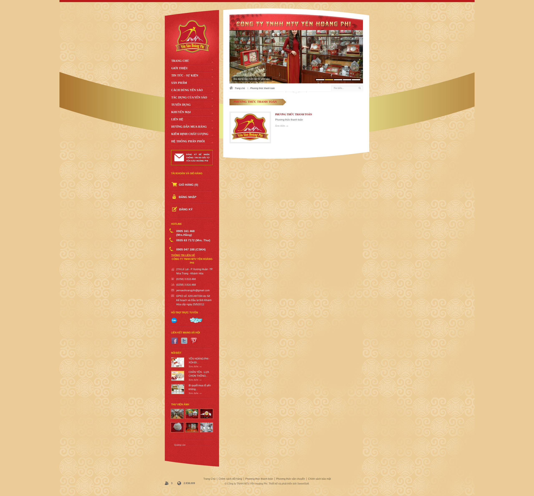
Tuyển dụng (181, 104)
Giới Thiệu (179, 68)
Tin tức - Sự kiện (184, 75)
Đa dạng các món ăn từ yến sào (252, 79)
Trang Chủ (180, 60)
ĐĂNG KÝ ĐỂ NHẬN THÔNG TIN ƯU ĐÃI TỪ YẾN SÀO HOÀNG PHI (197, 157)
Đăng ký (186, 209)
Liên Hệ (177, 119)
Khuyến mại (181, 112)
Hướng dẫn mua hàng (189, 126)
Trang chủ (240, 88)
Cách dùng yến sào (187, 90)
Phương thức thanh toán (259, 478)
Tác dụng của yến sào (189, 97)
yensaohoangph (185, 290)
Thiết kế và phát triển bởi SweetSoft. (289, 483)
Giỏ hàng (188, 184)
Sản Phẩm (179, 82)
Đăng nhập (187, 197)
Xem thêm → (281, 125)
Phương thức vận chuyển (290, 478)
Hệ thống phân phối (188, 141)
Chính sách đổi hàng (230, 478)
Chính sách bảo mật (319, 478)
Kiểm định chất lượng (189, 134)
